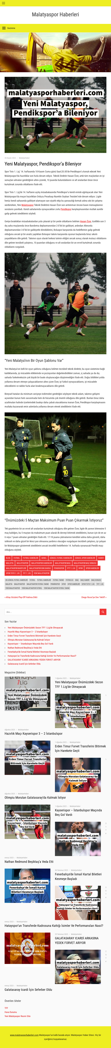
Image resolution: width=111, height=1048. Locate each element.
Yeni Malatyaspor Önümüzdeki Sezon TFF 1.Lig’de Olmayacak (35, 627)
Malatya (9, 584)
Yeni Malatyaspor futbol (32, 588)
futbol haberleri (30, 558)
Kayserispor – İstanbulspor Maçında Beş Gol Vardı (30, 643)
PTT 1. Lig (71, 568)
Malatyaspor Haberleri (55, 14)
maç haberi (85, 580)
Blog (8, 558)
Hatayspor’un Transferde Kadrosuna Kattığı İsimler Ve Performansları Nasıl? (42, 655)
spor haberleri (92, 568)
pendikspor (59, 568)
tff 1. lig (27, 573)
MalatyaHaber (24, 158)
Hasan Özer (85, 221)
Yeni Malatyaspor (41, 573)
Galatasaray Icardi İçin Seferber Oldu (24, 663)
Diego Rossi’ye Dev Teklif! (93, 597)
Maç (77, 580)
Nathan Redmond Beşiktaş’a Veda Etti (25, 647)
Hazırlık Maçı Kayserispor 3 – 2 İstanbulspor (28, 631)
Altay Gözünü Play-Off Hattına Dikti (21, 597)
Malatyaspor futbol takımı (38, 584)
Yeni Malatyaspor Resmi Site (17, 1016)
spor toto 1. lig (12, 573)
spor (81, 568)
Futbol (17, 558)
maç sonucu (96, 580)
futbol (32, 580)
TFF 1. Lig (100, 584)
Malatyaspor (28, 205)
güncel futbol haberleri (61, 558)
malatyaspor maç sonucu (85, 563)
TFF (6, 1008)
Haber (101, 558)
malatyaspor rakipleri (16, 568)
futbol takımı (58, 580)
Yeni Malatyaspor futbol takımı (56, 588)
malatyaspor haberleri (41, 563)
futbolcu (69, 580)
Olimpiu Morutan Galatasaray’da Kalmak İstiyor (29, 639)
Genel (44, 558)
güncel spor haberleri (85, 558)
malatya (9, 563)
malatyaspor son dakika (40, 568)
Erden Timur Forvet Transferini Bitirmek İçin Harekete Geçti (34, 635)
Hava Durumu (11, 1012)
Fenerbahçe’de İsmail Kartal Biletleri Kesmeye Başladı (32, 651)
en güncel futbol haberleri (17, 580)
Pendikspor (66, 209)
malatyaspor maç (63, 563)
